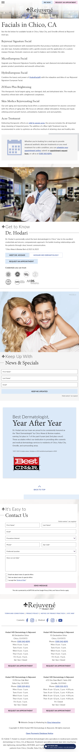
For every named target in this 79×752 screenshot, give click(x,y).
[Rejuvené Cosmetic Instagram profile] (32, 621)
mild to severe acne (37, 123)
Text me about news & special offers (20, 577)
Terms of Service (60, 590)
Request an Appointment (21, 261)
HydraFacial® (35, 77)
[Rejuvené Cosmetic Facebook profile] (27, 621)
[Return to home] (39, 11)
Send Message (40, 585)
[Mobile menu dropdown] (3, 2)
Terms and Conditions (14, 613)
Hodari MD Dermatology (46, 255)
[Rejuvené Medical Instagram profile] (52, 621)
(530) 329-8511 (23, 686)
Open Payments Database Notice (39, 733)
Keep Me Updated (39, 391)
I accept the (12, 580)
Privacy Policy (48, 590)
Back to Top (39, 489)
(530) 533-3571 (61, 686)
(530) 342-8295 (23, 641)
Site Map (70, 613)
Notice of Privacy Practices (53, 613)
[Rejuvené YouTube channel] (60, 621)
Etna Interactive (53, 722)
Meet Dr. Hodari (17, 255)
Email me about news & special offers (20, 574)
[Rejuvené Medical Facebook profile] (47, 621)
